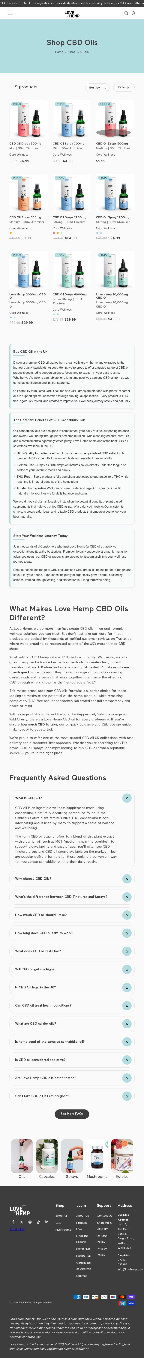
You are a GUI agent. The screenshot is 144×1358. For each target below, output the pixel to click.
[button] (126, 13)
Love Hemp (23, 628)
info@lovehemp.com (130, 1269)
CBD (59, 1222)
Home (59, 52)
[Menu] (10, 13)
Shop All (61, 1215)
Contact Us (104, 1215)
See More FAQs (72, 1114)
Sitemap (81, 1276)
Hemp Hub (83, 1248)
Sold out (113, 132)
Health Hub (83, 1256)
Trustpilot (16, 1229)
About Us (82, 1215)
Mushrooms (63, 1229)
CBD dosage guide (116, 724)
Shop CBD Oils (78, 52)
